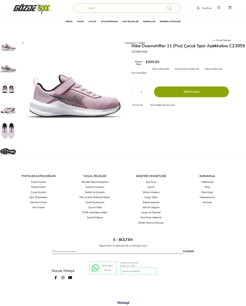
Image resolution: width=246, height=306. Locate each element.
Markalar (207, 202)
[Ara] (169, 8)
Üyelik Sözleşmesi (94, 202)
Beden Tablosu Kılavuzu (151, 222)
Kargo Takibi (151, 197)
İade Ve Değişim (151, 207)
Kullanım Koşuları (95, 187)
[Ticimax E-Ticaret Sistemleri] (123, 303)
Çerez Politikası (95, 217)
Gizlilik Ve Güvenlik (95, 192)
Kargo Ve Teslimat (151, 212)
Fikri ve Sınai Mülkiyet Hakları (95, 197)
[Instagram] (63, 277)
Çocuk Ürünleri (38, 192)
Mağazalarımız (207, 197)
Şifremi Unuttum (151, 192)
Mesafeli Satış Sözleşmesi (94, 182)
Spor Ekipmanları (39, 197)
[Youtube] (70, 277)
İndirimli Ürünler (38, 202)
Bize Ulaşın (207, 192)
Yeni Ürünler (38, 207)
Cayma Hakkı (95, 207)
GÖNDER (188, 251)
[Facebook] (55, 277)
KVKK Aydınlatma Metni (94, 212)
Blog (207, 187)
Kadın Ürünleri (38, 182)
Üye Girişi (151, 182)
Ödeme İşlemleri (151, 202)
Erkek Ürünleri (38, 187)
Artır (148, 91)
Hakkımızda (207, 182)
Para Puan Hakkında (151, 217)
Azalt (134, 91)
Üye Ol (151, 187)
